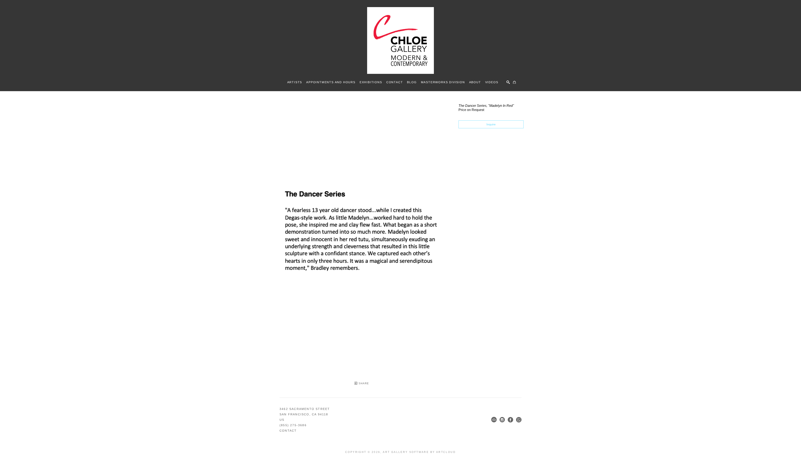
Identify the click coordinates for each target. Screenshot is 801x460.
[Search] (508, 82)
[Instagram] (502, 419)
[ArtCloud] (494, 419)
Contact (288, 430)
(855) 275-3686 (293, 425)
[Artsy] (518, 419)
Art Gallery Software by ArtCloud (419, 452)
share (363, 383)
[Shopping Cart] (514, 82)
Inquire (491, 124)
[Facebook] (510, 419)
